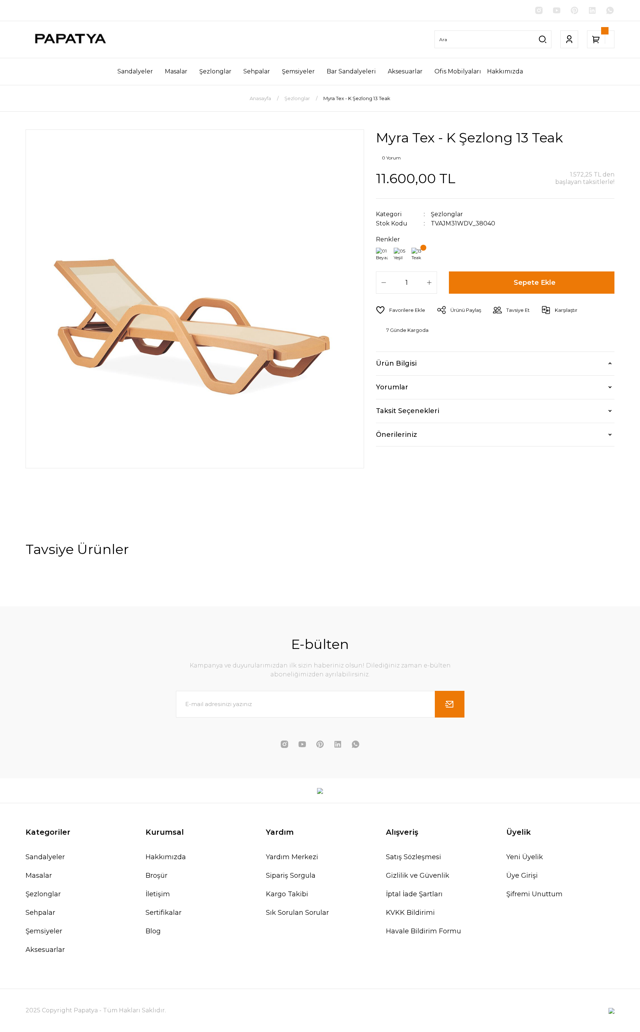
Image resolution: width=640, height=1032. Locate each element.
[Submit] (449, 704)
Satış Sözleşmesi (413, 857)
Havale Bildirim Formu (423, 931)
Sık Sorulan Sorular (297, 913)
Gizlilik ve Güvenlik (417, 875)
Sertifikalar (163, 913)
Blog (153, 931)
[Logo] (70, 39)
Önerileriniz (396, 435)
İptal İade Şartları (414, 894)
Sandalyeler (45, 857)
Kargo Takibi (287, 894)
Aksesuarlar (45, 950)
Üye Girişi (522, 875)
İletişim (158, 894)
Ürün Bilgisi (396, 363)
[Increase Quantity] (429, 282)
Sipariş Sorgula (291, 875)
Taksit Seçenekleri (407, 411)
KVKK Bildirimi (410, 913)
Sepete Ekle (535, 282)
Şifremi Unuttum (534, 894)
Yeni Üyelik (524, 857)
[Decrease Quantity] (383, 282)
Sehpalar (40, 913)
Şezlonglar (447, 214)
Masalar (39, 875)
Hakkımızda (166, 857)
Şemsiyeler (44, 931)
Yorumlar (392, 387)
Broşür (156, 875)
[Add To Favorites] (400, 310)
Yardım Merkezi (292, 857)
